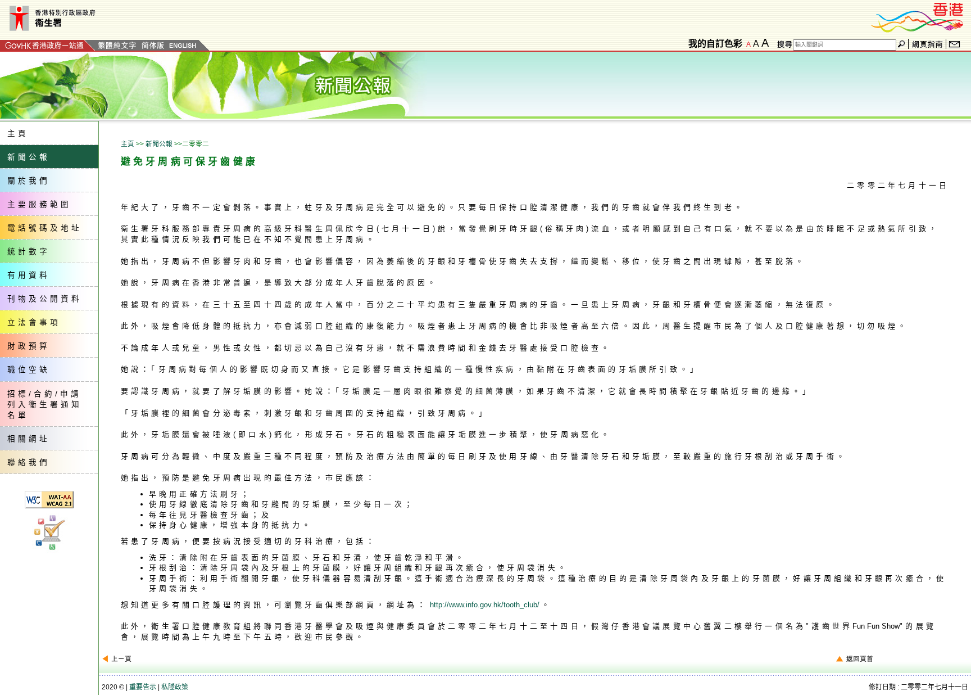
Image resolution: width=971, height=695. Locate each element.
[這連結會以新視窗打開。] (917, 16)
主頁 (127, 143)
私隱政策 (174, 687)
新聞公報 (159, 143)
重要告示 (142, 687)
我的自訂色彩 (715, 43)
